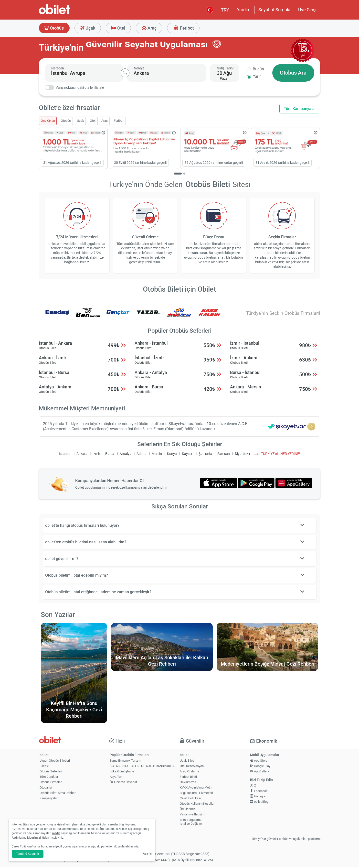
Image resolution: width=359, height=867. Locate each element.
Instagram (260, 796)
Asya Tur (116, 777)
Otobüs (56, 28)
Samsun (223, 454)
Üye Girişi (307, 9)
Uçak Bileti (187, 760)
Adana (142, 454)
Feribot (186, 28)
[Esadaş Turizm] (57, 316)
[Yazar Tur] (148, 316)
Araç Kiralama (189, 771)
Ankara (81, 454)
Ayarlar (147, 853)
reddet (56, 833)
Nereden (57, 68)
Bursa (109, 454)
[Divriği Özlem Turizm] (179, 316)
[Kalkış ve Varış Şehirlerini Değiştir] (125, 72)
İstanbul (65, 454)
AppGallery (261, 771)
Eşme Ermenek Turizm (125, 760)
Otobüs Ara (293, 73)
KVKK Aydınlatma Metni (196, 787)
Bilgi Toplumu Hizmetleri (196, 793)
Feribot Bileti (188, 777)
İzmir (96, 454)
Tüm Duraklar (49, 777)
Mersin (157, 454)
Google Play (261, 766)
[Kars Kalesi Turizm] (209, 316)
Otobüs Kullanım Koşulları (197, 803)
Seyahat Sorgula (274, 9)
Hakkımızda (188, 782)
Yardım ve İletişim (192, 814)
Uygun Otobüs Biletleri (55, 760)
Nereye (139, 68)
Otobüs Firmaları (51, 782)
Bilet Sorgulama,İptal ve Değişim (191, 822)
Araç (152, 28)
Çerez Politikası (190, 798)
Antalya (125, 454)
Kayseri (187, 454)
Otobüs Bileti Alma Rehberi (58, 793)
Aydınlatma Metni (23, 837)
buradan (46, 846)
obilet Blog (260, 801)
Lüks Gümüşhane (122, 771)
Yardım (244, 9)
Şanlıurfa (205, 454)
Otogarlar (46, 787)
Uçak (89, 28)
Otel (120, 28)
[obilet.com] (66, 13)
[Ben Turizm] (87, 316)
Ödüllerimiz (187, 809)
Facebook (260, 791)
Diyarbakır (242, 454)
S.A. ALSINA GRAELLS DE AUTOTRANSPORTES (142, 766)
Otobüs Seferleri (51, 771)
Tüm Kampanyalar (300, 108)
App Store (260, 760)
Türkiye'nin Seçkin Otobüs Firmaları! (283, 313)
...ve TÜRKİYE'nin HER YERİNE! (277, 454)
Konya (172, 454)
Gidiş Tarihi (225, 68)
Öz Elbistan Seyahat (123, 782)
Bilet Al (44, 766)
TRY (225, 9)
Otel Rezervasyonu (192, 766)
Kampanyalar (49, 798)
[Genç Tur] (118, 316)
